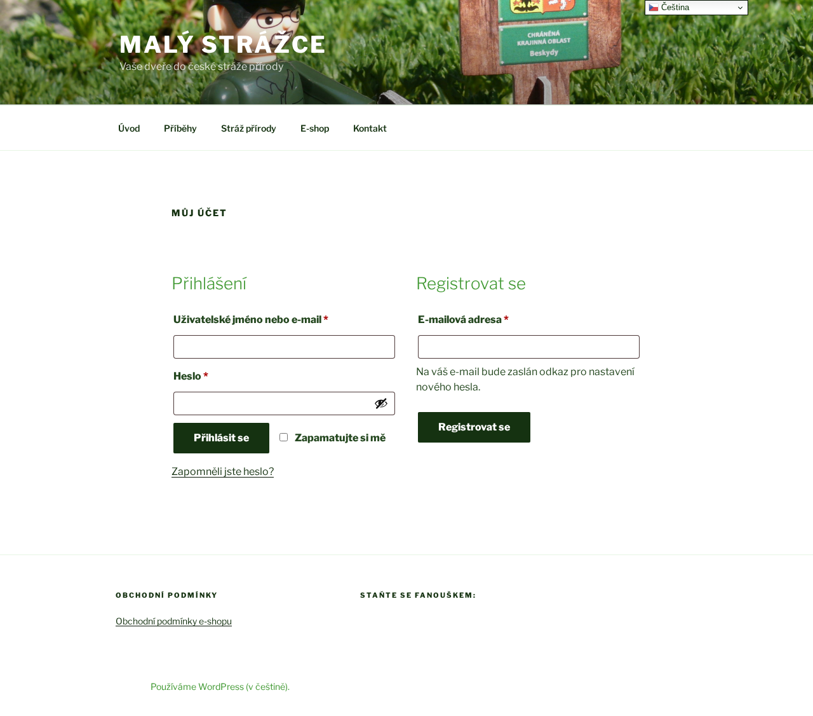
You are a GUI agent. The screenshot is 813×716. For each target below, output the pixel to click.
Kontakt (370, 128)
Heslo (210, 375)
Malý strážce (223, 45)
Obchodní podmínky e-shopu (174, 621)
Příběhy (180, 128)
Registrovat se (474, 427)
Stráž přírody (248, 128)
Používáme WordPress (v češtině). (220, 686)
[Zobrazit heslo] (381, 403)
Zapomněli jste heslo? (222, 471)
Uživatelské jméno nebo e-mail (270, 319)
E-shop (314, 128)
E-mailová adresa (483, 319)
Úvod (129, 128)
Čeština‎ (674, 7)
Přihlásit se (221, 438)
